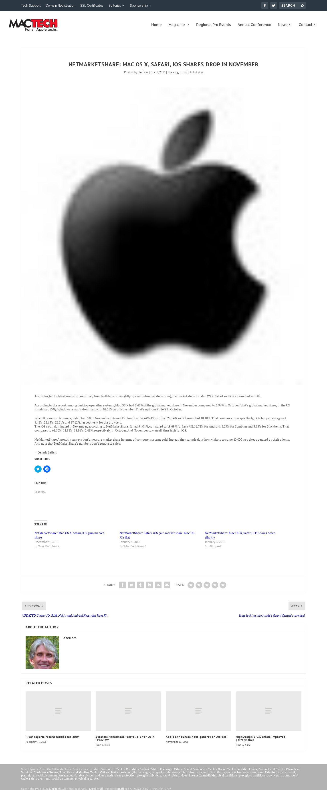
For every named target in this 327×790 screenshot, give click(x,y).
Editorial (115, 5)
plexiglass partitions (252, 775)
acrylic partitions (278, 775)
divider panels (104, 775)
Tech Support (31, 5)
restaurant (203, 772)
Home (156, 25)
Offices (104, 772)
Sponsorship (139, 5)
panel (291, 772)
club (182, 772)
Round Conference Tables (200, 769)
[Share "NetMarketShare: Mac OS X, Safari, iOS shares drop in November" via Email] (167, 584)
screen (251, 772)
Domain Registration (60, 5)
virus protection (125, 775)
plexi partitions (228, 775)
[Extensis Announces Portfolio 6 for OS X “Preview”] (128, 711)
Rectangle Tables (171, 769)
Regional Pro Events (213, 25)
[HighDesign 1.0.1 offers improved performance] (268, 711)
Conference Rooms (46, 772)
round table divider (175, 775)
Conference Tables (113, 769)
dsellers (143, 72)
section (231, 772)
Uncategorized (177, 72)
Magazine (176, 25)
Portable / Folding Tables (142, 769)
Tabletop (270, 772)
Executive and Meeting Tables (79, 772)
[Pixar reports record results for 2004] (58, 711)
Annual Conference (254, 25)
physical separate (86, 778)
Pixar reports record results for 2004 (53, 737)
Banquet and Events (271, 769)
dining (190, 772)
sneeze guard (67, 775)
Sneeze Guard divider (202, 775)
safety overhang (39, 778)
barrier (241, 772)
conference (171, 772)
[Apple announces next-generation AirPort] (198, 711)
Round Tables (227, 769)
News (282, 25)
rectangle (144, 772)
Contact (305, 25)
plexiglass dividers (149, 775)
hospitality (218, 772)
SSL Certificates (91, 5)
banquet (156, 772)
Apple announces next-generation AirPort (196, 737)
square (282, 772)
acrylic (132, 772)
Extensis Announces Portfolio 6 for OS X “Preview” (125, 738)
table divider (85, 775)
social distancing (47, 775)
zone (260, 772)
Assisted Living (247, 769)
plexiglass (27, 775)
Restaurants (118, 772)
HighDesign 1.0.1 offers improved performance (260, 738)
